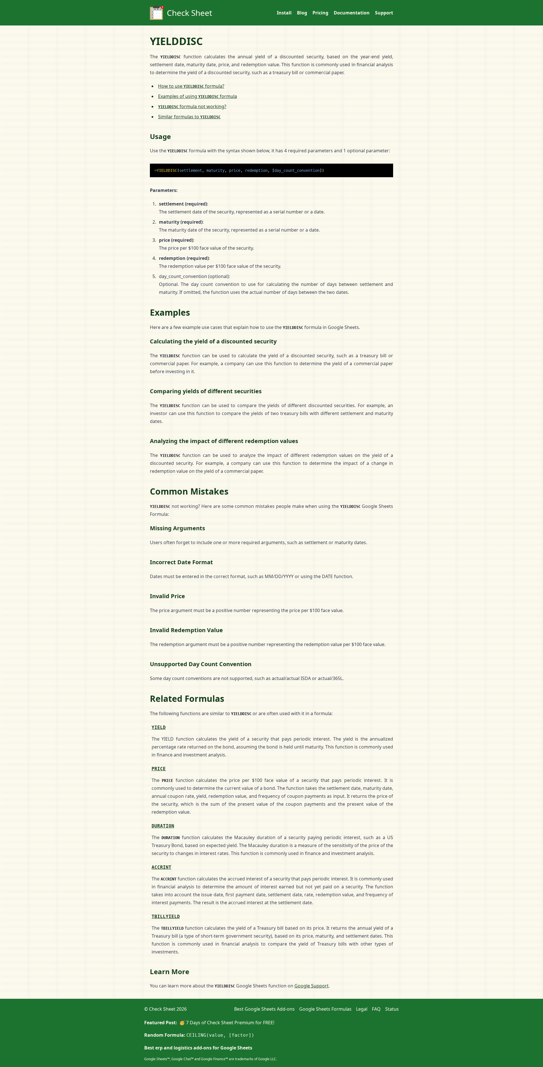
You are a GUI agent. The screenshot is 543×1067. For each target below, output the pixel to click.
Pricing (320, 13)
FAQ (376, 1009)
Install (284, 13)
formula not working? (192, 106)
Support (384, 13)
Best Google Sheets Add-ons (264, 1009)
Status (392, 1009)
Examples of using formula (197, 96)
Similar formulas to (189, 117)
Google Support (311, 986)
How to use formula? (191, 86)
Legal (361, 1009)
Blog (302, 13)
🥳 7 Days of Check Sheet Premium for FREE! (226, 1022)
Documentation (352, 13)
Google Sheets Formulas (325, 1009)
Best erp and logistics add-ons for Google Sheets (198, 1048)
